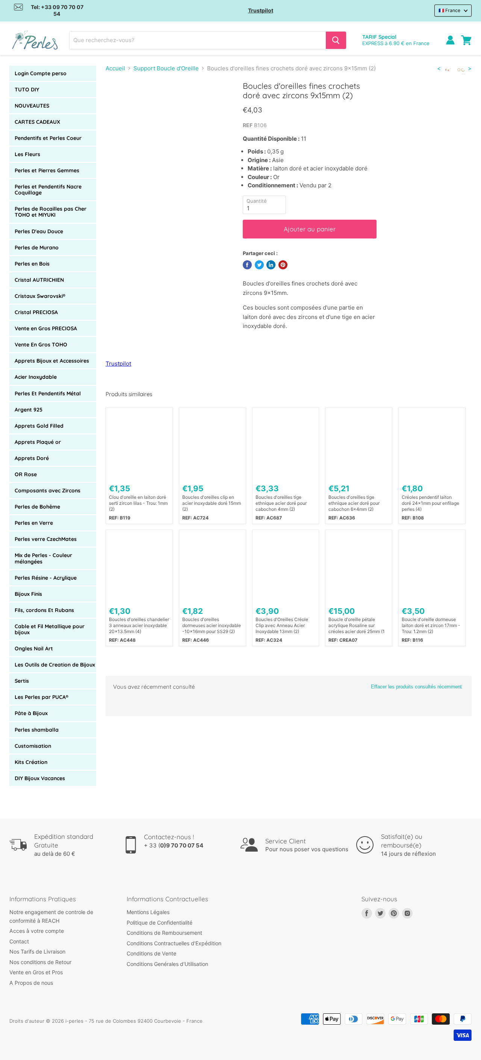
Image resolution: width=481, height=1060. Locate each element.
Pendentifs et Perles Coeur (48, 138)
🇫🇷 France (449, 10)
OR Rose (26, 474)
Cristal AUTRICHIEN (39, 279)
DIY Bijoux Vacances (40, 778)
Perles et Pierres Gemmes (47, 170)
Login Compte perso (41, 73)
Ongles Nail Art (34, 648)
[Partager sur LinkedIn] (270, 264)
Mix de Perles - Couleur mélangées (43, 558)
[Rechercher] (336, 40)
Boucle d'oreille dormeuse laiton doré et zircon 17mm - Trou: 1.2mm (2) (431, 625)
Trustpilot (260, 10)
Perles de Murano (37, 247)
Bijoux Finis (28, 594)
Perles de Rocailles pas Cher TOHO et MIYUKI (50, 211)
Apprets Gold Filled (39, 425)
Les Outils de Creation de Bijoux (55, 664)
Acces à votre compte (36, 931)
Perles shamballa (37, 729)
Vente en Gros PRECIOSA (46, 328)
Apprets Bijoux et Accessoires (52, 360)
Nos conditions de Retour (40, 962)
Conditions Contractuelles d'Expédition (174, 943)
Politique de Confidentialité (159, 922)
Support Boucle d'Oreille (166, 68)
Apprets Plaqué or (38, 442)
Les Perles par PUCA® (41, 697)
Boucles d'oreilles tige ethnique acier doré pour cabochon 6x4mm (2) (354, 503)
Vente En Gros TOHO (41, 344)
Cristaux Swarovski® (40, 296)
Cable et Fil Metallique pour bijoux (50, 629)
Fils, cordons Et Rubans (44, 610)
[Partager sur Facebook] (247, 264)
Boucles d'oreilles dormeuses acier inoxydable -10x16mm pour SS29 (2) (211, 625)
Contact (19, 941)
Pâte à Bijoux (31, 713)
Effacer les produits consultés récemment (416, 686)
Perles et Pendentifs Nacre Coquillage (48, 189)
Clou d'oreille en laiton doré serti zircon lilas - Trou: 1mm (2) (138, 503)
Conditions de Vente (151, 953)
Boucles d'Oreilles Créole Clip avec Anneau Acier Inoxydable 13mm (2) (282, 625)
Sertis (22, 680)
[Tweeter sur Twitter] (259, 264)
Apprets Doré (32, 458)
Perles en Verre (34, 522)
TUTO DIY (27, 89)
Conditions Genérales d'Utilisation (167, 964)
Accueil (115, 68)
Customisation (33, 746)
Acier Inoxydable (36, 377)
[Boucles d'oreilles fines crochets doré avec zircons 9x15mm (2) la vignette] (120, 103)
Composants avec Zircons (47, 490)
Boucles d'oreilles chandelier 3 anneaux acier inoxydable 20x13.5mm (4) (139, 625)
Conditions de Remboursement (164, 932)
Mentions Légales (148, 912)
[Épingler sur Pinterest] (282, 264)
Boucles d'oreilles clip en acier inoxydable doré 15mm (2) (211, 503)
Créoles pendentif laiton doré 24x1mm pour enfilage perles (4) (430, 503)
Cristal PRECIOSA (36, 312)
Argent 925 (28, 409)
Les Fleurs (27, 154)
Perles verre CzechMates (46, 539)
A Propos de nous (31, 983)
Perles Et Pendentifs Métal (48, 393)
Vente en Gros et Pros (36, 972)
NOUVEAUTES (32, 105)
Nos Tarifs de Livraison (37, 951)
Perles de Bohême (37, 506)
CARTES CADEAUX (37, 121)
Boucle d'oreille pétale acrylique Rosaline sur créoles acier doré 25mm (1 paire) (356, 626)
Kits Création (31, 762)
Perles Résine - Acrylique (46, 577)
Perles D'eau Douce (39, 231)
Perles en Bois (32, 263)
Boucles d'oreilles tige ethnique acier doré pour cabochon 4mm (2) (281, 503)
